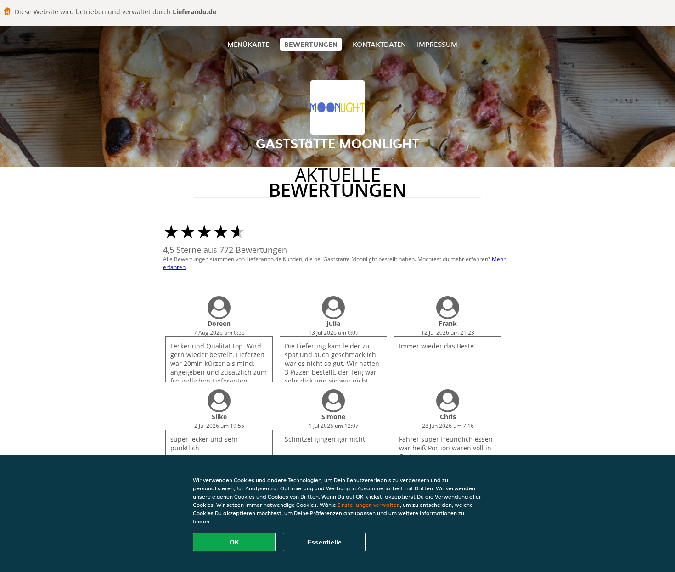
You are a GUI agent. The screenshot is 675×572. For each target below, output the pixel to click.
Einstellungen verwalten (369, 504)
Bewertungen (311, 44)
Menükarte (248, 44)
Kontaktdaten (379, 44)
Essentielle (324, 542)
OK (234, 542)
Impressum (437, 44)
